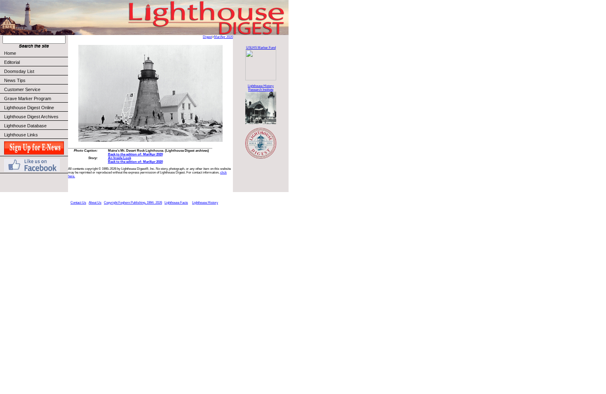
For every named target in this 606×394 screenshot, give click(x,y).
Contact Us (78, 202)
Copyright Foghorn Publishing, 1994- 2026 (133, 202)
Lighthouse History (205, 202)
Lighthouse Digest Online (29, 107)
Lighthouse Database (25, 125)
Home (10, 53)
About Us (95, 202)
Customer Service (22, 89)
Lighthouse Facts (176, 202)
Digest (207, 37)
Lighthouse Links (21, 134)
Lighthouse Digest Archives (31, 116)
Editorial (12, 62)
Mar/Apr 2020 (223, 37)
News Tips (15, 80)
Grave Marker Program (27, 98)
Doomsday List (19, 71)
